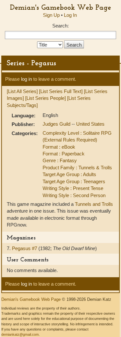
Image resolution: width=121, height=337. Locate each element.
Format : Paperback (64, 153)
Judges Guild (57, 124)
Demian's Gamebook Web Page (60, 7)
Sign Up (51, 15)
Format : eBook (59, 147)
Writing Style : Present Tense (73, 188)
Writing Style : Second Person (74, 195)
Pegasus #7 (25, 248)
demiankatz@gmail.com (20, 334)
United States (90, 124)
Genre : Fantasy (60, 160)
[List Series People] (45, 98)
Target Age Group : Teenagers (74, 181)
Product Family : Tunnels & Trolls (77, 167)
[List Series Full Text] (61, 91)
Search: (60, 25)
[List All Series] (22, 91)
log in (26, 79)
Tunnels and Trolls (94, 204)
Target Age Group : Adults (69, 174)
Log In (70, 15)
